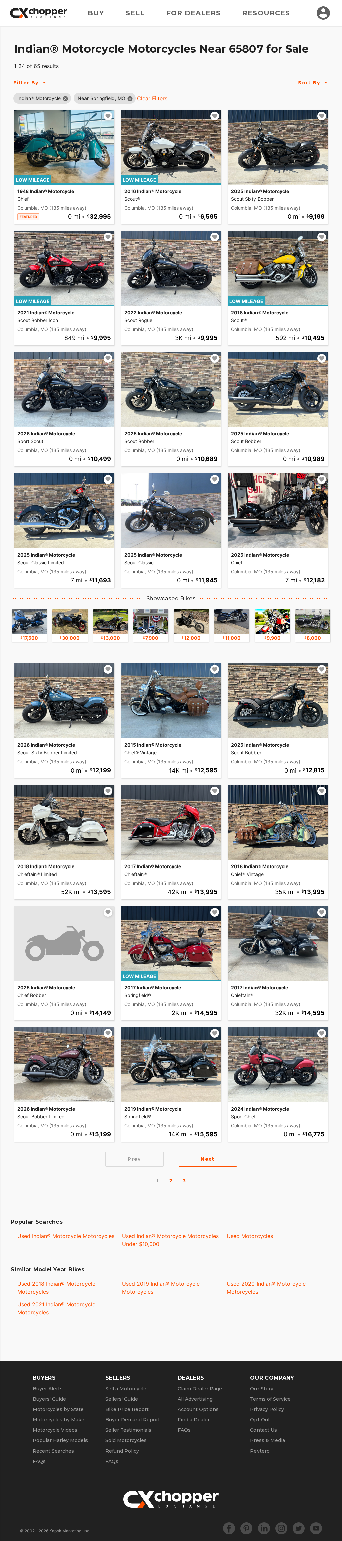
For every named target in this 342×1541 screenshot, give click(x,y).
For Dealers (193, 13)
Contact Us (263, 1430)
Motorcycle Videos (55, 1430)
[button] (39, 98)
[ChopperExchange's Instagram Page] (281, 1528)
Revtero (260, 1451)
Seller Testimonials (128, 1430)
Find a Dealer (194, 1420)
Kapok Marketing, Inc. (69, 1530)
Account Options (198, 1409)
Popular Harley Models (60, 1440)
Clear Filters (152, 98)
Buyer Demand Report (132, 1420)
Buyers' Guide (49, 1399)
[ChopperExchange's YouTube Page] (316, 1528)
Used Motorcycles (250, 1236)
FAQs (39, 1461)
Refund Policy (122, 1451)
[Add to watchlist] (108, 116)
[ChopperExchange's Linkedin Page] (264, 1528)
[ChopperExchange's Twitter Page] (299, 1528)
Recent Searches (53, 1451)
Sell (135, 13)
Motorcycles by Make (58, 1420)
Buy (96, 13)
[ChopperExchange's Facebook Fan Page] (229, 1528)
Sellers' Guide (121, 1399)
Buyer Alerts (48, 1389)
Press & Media (267, 1440)
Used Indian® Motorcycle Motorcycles (65, 1236)
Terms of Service (270, 1399)
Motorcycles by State (58, 1409)
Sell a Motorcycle (125, 1389)
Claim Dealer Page (200, 1389)
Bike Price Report (127, 1409)
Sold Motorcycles (126, 1440)
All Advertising (195, 1399)
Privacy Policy (267, 1409)
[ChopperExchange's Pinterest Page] (246, 1528)
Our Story (261, 1389)
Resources (266, 13)
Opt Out (260, 1420)
